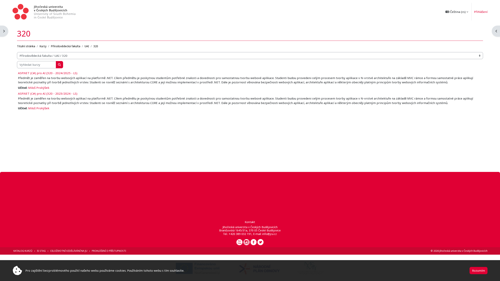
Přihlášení (481, 12)
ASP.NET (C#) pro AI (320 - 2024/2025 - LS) (47, 73)
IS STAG (41, 251)
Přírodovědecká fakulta (65, 46)
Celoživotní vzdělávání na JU (68, 251)
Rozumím (478, 270)
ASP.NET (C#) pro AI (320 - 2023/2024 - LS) (47, 93)
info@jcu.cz (269, 234)
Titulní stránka (26, 46)
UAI (87, 46)
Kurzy (42, 46)
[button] (457, 11)
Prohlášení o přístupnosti (109, 251)
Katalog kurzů (22, 251)
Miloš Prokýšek (38, 88)
